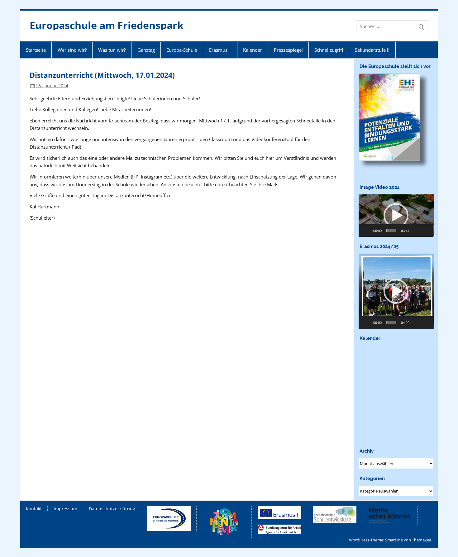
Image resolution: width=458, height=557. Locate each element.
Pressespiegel (288, 50)
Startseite (36, 50)
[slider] (391, 230)
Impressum (65, 509)
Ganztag (146, 50)
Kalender (252, 50)
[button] (396, 215)
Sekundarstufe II (372, 50)
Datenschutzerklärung (112, 509)
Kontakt (34, 509)
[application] (396, 215)
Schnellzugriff (328, 50)
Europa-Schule (181, 50)
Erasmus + (220, 50)
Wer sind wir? (72, 50)
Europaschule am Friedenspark (107, 25)
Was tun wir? (112, 50)
